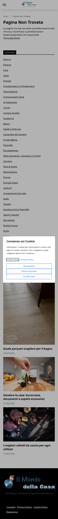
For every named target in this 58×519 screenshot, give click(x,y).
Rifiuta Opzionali (29, 271)
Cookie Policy (12, 259)
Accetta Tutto (29, 276)
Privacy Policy (27, 259)
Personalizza (29, 266)
